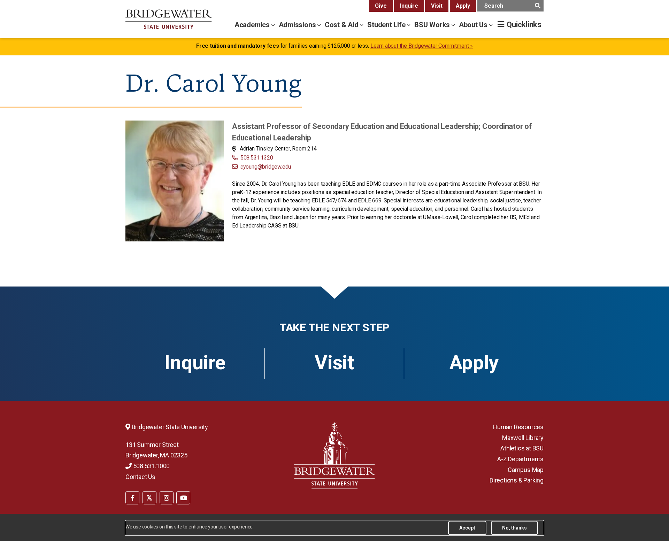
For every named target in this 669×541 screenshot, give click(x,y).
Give (381, 5)
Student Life (387, 25)
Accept (467, 528)
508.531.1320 (256, 157)
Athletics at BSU (522, 448)
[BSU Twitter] (149, 497)
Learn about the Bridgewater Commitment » (421, 45)
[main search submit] (537, 5)
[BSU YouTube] (183, 497)
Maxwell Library (523, 437)
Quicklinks (524, 24)
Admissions (298, 25)
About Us (474, 25)
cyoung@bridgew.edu (265, 166)
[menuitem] (132, 497)
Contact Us (140, 476)
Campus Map (526, 469)
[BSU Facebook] (132, 497)
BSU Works (433, 25)
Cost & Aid (342, 25)
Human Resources (518, 427)
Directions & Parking (517, 480)
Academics (252, 25)
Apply (463, 5)
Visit (437, 5)
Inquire (409, 5)
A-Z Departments (520, 459)
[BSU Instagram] (167, 497)
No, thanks (514, 528)
